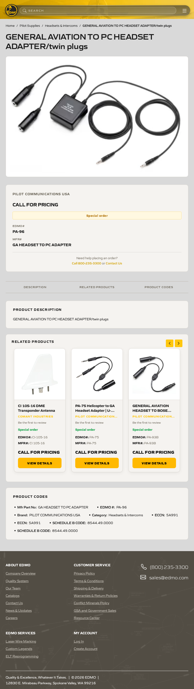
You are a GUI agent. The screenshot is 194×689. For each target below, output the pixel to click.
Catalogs (12, 595)
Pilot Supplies (30, 25)
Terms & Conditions (89, 581)
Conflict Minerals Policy (91, 603)
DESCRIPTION (35, 287)
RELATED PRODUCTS (97, 287)
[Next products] (178, 343)
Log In (79, 641)
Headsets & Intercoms (61, 25)
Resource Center (87, 618)
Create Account (85, 648)
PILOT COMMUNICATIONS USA (41, 193)
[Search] (24, 10)
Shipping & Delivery (89, 588)
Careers (12, 618)
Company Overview (20, 573)
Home (10, 25)
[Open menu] (184, 10)
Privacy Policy (84, 573)
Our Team (13, 588)
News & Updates (19, 610)
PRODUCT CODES (159, 287)
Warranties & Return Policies (96, 595)
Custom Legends (19, 648)
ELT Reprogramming (22, 656)
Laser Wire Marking (21, 641)
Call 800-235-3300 (86, 263)
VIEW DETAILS (39, 463)
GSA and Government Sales (95, 610)
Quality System (17, 581)
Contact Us (114, 263)
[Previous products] (169, 343)
